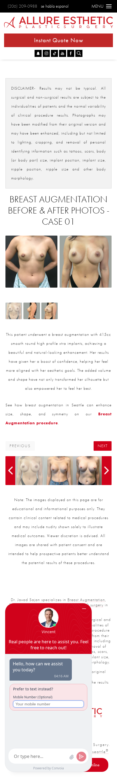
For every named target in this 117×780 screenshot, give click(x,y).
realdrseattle (94, 751)
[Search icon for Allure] (78, 53)
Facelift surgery (89, 605)
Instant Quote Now (58, 40)
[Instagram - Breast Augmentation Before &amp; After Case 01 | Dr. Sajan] (46, 53)
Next (102, 446)
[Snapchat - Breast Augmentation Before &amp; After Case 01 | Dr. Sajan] (38, 53)
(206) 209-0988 (22, 6)
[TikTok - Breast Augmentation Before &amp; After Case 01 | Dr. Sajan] (54, 53)
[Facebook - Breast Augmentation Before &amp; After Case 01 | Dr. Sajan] (70, 53)
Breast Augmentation (86, 599)
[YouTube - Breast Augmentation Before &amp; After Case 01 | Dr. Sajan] (62, 53)
